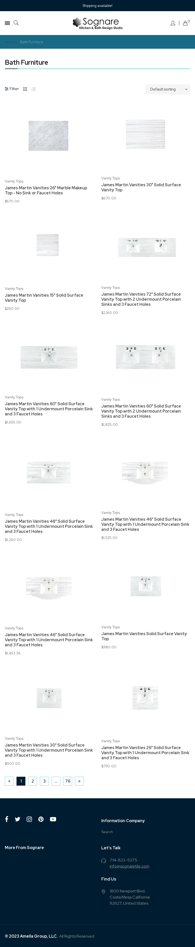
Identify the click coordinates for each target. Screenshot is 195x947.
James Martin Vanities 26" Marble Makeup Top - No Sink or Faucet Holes (46, 190)
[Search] (16, 23)
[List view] (33, 88)
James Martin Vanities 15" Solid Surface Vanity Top (44, 298)
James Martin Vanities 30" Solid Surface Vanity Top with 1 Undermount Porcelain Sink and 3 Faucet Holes (49, 750)
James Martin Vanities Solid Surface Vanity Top (144, 636)
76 (67, 781)
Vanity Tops (14, 181)
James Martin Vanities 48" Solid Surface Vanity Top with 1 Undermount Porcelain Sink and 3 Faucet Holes (49, 526)
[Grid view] (25, 88)
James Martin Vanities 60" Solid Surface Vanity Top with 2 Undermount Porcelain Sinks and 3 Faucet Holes (141, 411)
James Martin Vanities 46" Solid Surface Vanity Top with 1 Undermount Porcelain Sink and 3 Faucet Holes (145, 524)
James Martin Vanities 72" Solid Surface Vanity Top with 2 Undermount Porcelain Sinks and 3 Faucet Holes (141, 299)
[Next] (79, 781)
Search (107, 832)
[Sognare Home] (97, 23)
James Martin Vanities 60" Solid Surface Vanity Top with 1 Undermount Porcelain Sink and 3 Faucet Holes (49, 409)
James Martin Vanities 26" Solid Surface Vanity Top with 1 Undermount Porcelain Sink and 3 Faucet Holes (145, 752)
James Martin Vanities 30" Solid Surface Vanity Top (141, 187)
